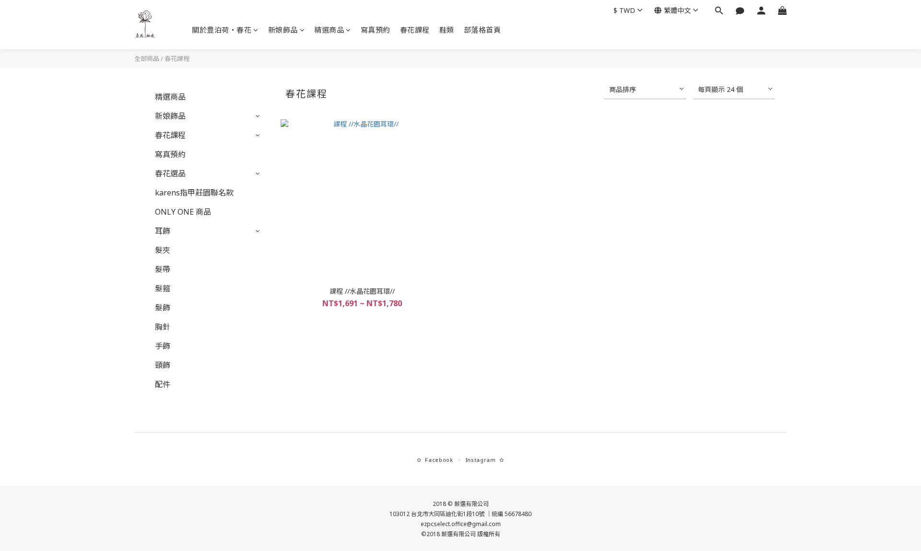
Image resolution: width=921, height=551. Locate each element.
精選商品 (329, 29)
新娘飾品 (283, 29)
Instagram (481, 459)
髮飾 (162, 307)
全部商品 (146, 58)
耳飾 (162, 231)
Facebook (439, 459)
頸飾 (162, 365)
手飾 (162, 346)
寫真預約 (375, 29)
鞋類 (446, 29)
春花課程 (415, 29)
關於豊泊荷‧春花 (221, 29)
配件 (162, 384)
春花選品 (170, 173)
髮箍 (162, 288)
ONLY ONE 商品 (183, 212)
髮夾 (162, 250)
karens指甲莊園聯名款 (194, 192)
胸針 (162, 326)
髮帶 (162, 269)
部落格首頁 (482, 29)
